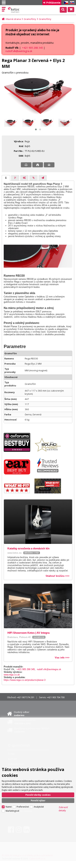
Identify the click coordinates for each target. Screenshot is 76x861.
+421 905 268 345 (32, 47)
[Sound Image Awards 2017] (49, 451)
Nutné (9, 806)
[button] (36, 129)
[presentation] (6, 178)
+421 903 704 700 (56, 697)
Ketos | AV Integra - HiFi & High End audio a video (14, 10)
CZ (65, 2)
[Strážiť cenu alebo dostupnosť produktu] (37, 164)
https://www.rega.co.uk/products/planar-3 (24, 680)
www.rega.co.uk (12, 674)
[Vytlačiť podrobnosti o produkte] (49, 164)
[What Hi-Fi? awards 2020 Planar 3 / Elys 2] (49, 492)
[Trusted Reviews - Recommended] (49, 473)
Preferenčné (23, 806)
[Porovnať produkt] (26, 164)
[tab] (6, 178)
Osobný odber (21, 713)
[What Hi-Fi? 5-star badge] (19, 492)
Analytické (39, 806)
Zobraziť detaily (63, 809)
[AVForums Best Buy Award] (19, 451)
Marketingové (12, 810)
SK (71, 2)
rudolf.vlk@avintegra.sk (18, 51)
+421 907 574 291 (25, 697)
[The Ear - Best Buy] (19, 473)
